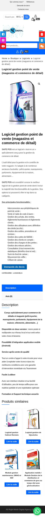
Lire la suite (11, 442)
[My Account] (35, 16)
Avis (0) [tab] (9, 296)
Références (30, 2)
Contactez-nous (23, 9)
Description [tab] (11, 288)
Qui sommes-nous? (16, 2)
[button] (39, 84)
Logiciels (17, 273)
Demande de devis (23, 5)
